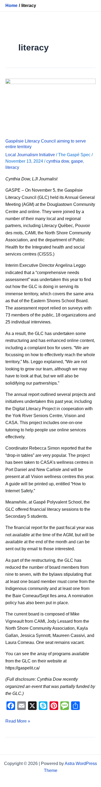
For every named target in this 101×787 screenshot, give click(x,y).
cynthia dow (57, 161)
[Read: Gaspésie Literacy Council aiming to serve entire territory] (50, 105)
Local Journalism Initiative (30, 154)
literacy (12, 167)
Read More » (17, 720)
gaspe (77, 161)
